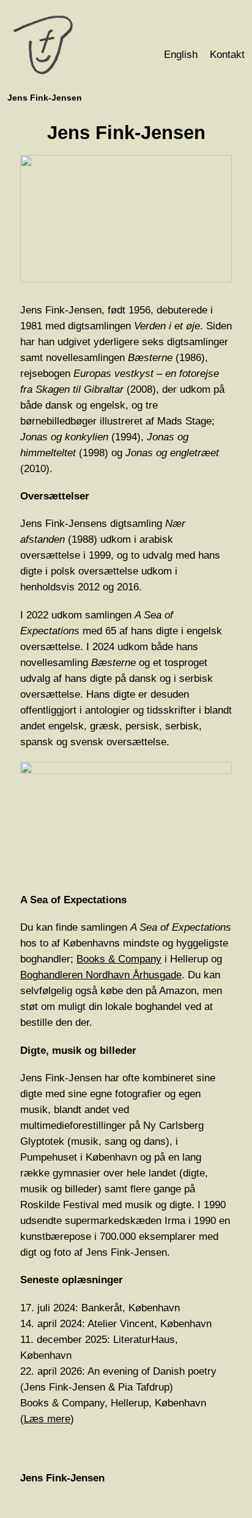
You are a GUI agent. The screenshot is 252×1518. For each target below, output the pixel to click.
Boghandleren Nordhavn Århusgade (101, 975)
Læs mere (47, 1419)
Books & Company (118, 959)
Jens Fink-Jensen (44, 97)
